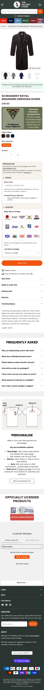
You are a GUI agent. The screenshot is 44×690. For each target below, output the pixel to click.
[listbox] (22, 253)
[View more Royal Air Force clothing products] (17, 20)
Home (3, 26)
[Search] (40, 11)
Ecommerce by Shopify (25, 686)
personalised (34, 636)
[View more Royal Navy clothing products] (10, 20)
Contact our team (24, 469)
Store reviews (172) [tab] (32, 540)
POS (12, 686)
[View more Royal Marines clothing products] (26, 20)
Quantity (5, 150)
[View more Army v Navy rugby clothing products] (40, 20)
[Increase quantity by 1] (18, 155)
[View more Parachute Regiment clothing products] (33, 20)
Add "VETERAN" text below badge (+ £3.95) (22, 199)
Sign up (33, 624)
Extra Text (8, 182)
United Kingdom (21, 653)
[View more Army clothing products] (3, 20)
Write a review (22, 557)
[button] (5, 75)
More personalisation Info (22, 481)
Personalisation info (9, 168)
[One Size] (7, 147)
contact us (27, 172)
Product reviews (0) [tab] (11, 540)
